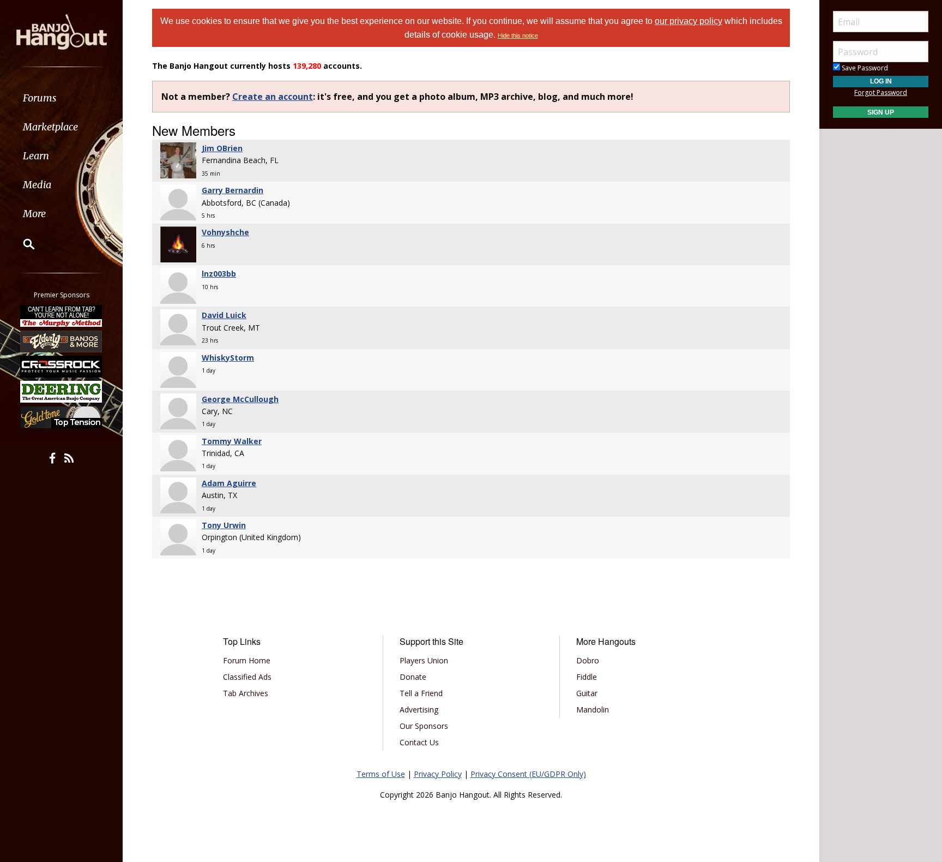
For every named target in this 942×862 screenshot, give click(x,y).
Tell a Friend (421, 693)
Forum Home (246, 660)
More (34, 213)
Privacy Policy (438, 774)
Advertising (419, 709)
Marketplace (50, 127)
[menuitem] (61, 97)
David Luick (224, 315)
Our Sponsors (424, 726)
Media (37, 184)
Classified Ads (247, 677)
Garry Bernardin (232, 190)
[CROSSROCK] (61, 366)
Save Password (864, 68)
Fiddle (586, 677)
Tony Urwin (224, 525)
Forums (40, 98)
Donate (413, 677)
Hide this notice (518, 35)
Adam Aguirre (229, 483)
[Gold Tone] (61, 417)
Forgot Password (880, 92)
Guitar (586, 693)
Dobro (587, 660)
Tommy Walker (232, 441)
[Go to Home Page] (61, 31)
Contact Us (419, 742)
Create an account (272, 97)
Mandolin (592, 709)
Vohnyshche (225, 232)
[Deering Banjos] (61, 391)
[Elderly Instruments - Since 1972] (61, 341)
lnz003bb (219, 273)
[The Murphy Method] (61, 315)
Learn (36, 155)
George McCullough (240, 399)
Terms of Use (381, 774)
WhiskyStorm (228, 357)
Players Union (424, 660)
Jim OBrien (222, 148)
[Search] (22, 244)
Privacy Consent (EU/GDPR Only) (528, 774)
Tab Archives (245, 693)
